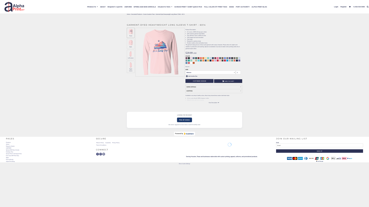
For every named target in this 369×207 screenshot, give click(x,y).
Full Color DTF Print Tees (12, 155)
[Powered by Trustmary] (184, 134)
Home (128, 14)
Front (130, 36)
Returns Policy (100, 142)
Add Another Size (192, 76)
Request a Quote (10, 146)
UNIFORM (8, 148)
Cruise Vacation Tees (149, 14)
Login (336, 6)
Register (343, 6)
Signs (7, 157)
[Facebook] (97, 154)
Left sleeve (130, 58)
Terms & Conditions (101, 145)
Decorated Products (136, 14)
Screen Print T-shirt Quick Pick (14, 153)
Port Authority (9, 159)
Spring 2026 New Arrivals (12, 150)
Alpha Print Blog (10, 161)
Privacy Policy (116, 142)
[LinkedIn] (103, 154)
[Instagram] (100, 154)
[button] (92, 6)
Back (130, 47)
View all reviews (184, 120)
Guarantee (108, 142)
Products (8, 142)
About (7, 144)
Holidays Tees (9, 152)
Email (277, 142)
